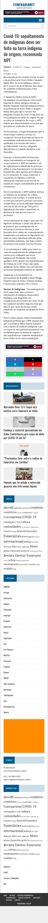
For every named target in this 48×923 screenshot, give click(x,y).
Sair (5, 883)
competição (27, 512)
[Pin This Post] (33, 364)
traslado (31, 564)
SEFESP (6, 678)
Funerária (31, 531)
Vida (14, 569)
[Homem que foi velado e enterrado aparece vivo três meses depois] (24, 478)
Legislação (7, 638)
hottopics (36, 537)
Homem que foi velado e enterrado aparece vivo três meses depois (22, 484)
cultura (26, 67)
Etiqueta (7, 621)
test (5, 701)
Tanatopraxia (8, 695)
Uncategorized (9, 706)
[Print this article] (33, 369)
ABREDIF (7, 586)
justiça (27, 541)
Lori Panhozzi (8, 649)
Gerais (6, 632)
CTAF (18, 522)
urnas (38, 564)
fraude (14, 531)
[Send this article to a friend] (15, 369)
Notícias (7, 655)
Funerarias (7, 626)
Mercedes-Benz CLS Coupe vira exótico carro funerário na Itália (21, 409)
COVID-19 (17, 67)
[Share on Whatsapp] (15, 374)
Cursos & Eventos (24, 898)
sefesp (12, 560)
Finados (7, 531)
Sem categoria (9, 683)
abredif (9, 507)
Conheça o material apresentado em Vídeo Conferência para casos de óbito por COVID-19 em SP (24, 434)
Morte (6, 70)
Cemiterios (8, 598)
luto (14, 546)
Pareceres (7, 661)
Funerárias (36, 67)
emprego (33, 527)
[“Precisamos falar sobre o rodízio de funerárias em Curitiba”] (24, 454)
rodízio (6, 560)
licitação (8, 546)
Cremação (7, 609)
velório (8, 568)
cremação (9, 522)
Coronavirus (12, 517)
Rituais (6, 672)
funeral (21, 531)
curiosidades (12, 526)
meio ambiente (23, 547)
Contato (17, 900)
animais (18, 507)
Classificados (11, 898)
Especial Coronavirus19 (25, 895)
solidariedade (25, 560)
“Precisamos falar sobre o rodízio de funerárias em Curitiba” (23, 460)
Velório (6, 712)
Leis (5, 643)
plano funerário (12, 550)
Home (5, 895)
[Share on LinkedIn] (15, 364)
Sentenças (7, 689)
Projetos (7, 666)
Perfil (6, 872)
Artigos (6, 592)
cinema (19, 513)
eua (37, 527)
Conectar (7, 866)
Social (18, 560)
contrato (35, 513)
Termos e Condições (11, 878)
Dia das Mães (25, 527)
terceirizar (23, 564)
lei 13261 (35, 542)
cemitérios (10, 512)
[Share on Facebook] (15, 359)
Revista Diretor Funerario (22, 555)
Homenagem (27, 536)
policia (25, 550)
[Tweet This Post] (33, 359)
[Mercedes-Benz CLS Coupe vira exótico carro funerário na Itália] (24, 403)
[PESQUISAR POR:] (24, 25)
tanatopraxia (11, 564)
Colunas (6, 604)
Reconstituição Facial (36, 551)
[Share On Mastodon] (33, 374)
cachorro (25, 508)
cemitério (36, 507)
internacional (13, 541)
